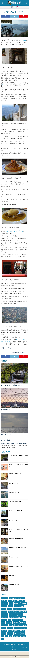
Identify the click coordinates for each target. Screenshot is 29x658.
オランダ (10, 606)
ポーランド (9, 628)
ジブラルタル (11, 611)
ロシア (22, 633)
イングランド (4, 603)
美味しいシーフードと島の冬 (16, 538)
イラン (22, 600)
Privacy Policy (10, 646)
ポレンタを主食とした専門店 (14, 231)
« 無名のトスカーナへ (7, 348)
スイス (24, 611)
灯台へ (4, 85)
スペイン (20, 614)
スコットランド (12, 614)
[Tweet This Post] (14, 16)
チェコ (23, 617)
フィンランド (4, 625)
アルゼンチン (21, 598)
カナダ (15, 606)
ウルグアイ (4, 606)
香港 (3, 639)
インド (10, 603)
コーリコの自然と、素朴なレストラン (12, 385)
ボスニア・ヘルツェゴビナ (20, 628)
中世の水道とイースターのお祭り (17, 547)
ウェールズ (16, 603)
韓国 (24, 636)
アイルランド (4, 598)
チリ (9, 620)
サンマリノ (4, 611)
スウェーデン (4, 614)
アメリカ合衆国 (12, 598)
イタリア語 (14, 7)
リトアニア (9, 633)
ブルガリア (23, 625)
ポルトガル (4, 630)
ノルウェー (9, 622)
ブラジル (11, 625)
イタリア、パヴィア (14, 483)
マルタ (16, 630)
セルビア (18, 617)
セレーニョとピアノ (14, 520)
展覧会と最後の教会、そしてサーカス (18, 566)
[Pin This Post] (23, 16)
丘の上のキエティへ (14, 557)
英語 (12, 7)
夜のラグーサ (12, 575)
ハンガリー (22, 622)
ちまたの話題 (5, 440)
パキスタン (15, 622)
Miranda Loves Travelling (9, 644)
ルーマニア (16, 633)
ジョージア (18, 611)
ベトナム (3, 628)
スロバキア (11, 617)
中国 (3, 636)
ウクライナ (23, 603)
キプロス (21, 606)
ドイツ (20, 620)
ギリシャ (9, 609)
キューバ (3, 609)
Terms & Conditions (18, 646)
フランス (17, 625)
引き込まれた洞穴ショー (15, 501)
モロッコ (22, 630)
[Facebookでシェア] (5, 16)
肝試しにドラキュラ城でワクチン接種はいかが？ (14, 443)
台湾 (6, 636)
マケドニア (10, 630)
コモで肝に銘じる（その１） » (19, 352)
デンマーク (14, 620)
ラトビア (3, 633)
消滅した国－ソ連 (17, 636)
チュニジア (4, 620)
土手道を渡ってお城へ (14, 492)
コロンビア (22, 609)
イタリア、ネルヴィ (6, 434)
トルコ (3, 622)
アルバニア (4, 600)
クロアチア (15, 609)
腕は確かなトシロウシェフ (15, 511)
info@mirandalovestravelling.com (9, 647)
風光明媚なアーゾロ (14, 584)
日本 (10, 636)
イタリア (23, 40)
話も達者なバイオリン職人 (15, 474)
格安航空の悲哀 (5, 410)
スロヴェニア (4, 617)
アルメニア (10, 600)
